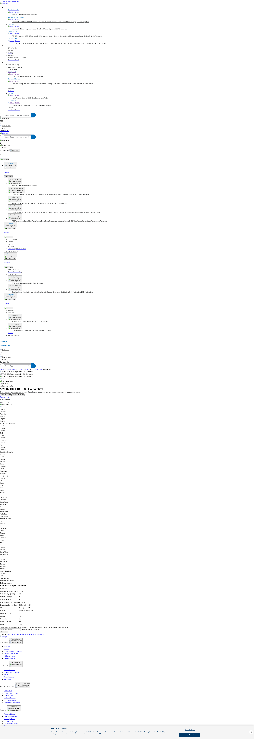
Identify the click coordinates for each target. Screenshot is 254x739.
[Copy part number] (1, 386)
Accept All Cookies (189, 735)
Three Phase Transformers (49, 43)
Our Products (16, 662)
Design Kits (85, 22)
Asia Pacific (44, 98)
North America (17, 98)
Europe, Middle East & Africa (31, 98)
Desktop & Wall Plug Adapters (69, 36)
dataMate (20, 105)
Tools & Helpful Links (22, 683)
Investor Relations (13, 1)
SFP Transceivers (61, 29)
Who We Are (16, 639)
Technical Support (5, 583)
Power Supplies (11, 369)
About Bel (7, 646)
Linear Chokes (66, 22)
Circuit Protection (9, 670)
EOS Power (28, 105)
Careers (6, 649)
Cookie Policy (98, 734)
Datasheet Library (18, 84)
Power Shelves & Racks (87, 36)
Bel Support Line (40, 634)
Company (7, 86)
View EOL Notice (18, 394)
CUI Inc (14, 105)
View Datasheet (6, 394)
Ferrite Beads (57, 22)
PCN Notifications (87, 84)
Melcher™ (35, 105)
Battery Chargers (54, 36)
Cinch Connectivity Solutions (13, 651)
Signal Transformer (45, 105)
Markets (6, 45)
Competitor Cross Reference (34, 76)
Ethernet (6, 674)
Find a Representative (14, 634)
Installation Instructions (31, 84)
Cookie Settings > (190, 730)
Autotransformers (63, 43)
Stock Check (8, 691)
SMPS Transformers (75, 43)
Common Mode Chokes (19, 22)
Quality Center (8, 695)
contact (65, 392)
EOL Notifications (75, 84)
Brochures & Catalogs (45, 84)
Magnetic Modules (31, 29)
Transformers (8, 679)
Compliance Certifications (61, 84)
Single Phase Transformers (32, 43)
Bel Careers (3, 1)
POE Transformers (18, 43)
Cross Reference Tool (11, 693)
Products (6, 7)
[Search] (33, 115)
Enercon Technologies (11, 653)
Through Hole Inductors (45, 22)
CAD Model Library (18, 76)
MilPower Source (9, 656)
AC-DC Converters (18, 36)
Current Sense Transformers (91, 43)
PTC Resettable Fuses (23, 14)
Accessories (33, 14)
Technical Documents (7, 580)
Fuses (14, 14)
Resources (7, 62)
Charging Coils (76, 22)
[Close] (4, 159)
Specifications (4, 578)
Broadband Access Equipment (46, 29)
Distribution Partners (27, 634)
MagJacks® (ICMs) (18, 29)
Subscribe (4, 632)
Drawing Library (9, 719)
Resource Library (9, 714)
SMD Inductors (32, 22)
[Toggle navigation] (15, 150)
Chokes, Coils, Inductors (11, 672)
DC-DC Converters (31, 36)
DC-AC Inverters (43, 36)
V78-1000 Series (36, 369)
